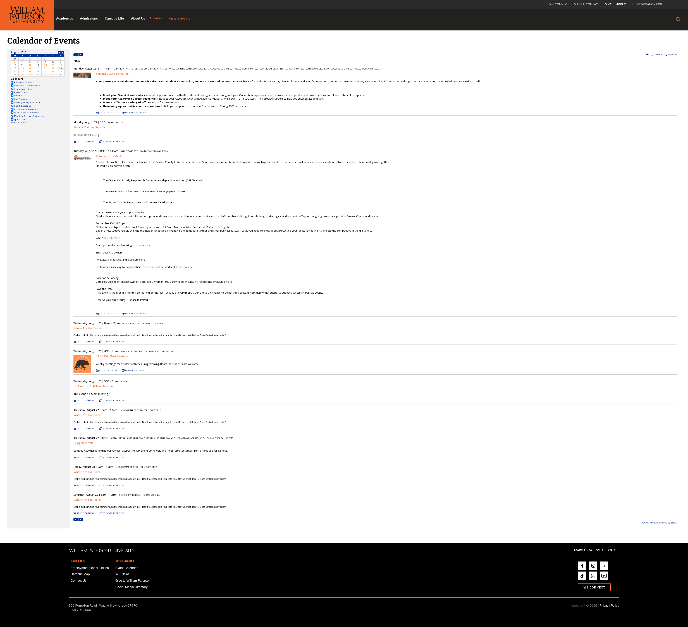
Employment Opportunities (90, 567)
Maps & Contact (587, 4)
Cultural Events (179, 18)
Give (608, 4)
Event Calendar (126, 567)
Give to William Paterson (132, 580)
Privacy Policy (609, 605)
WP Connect (594, 587)
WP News (122, 573)
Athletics (155, 18)
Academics (64, 18)
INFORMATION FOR (649, 4)
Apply (621, 4)
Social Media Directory (131, 586)
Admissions (89, 18)
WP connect (559, 4)
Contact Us (79, 580)
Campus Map (80, 573)
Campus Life (114, 18)
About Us (138, 18)
